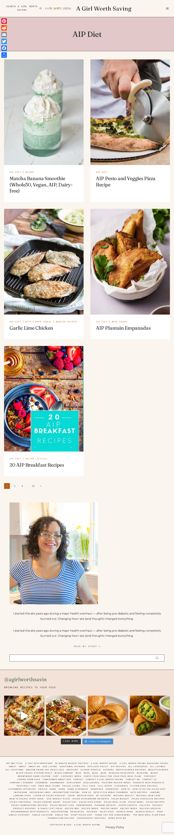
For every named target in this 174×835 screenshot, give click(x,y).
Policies (145, 805)
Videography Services (91, 818)
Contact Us (150, 779)
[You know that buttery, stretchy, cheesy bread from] (24, 716)
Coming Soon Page (28, 779)
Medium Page (85, 795)
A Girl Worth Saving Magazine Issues (144, 763)
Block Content (64, 773)
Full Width (105, 786)
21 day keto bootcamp (39, 763)
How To (125, 789)
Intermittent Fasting (66, 792)
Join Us (86, 792)
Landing (155, 792)
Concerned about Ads (57, 779)
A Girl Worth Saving (104, 763)
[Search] (157, 658)
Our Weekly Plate (58, 799)
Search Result (145, 812)
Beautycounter (158, 770)
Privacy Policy (115, 827)
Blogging (142, 773)
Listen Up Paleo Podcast (49, 795)
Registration (59, 812)
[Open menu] (167, 8)
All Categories (138, 766)
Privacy (158, 805)
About (12, 766)
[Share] (4, 55)
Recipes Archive (150, 808)
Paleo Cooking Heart (47, 802)
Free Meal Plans (49, 786)
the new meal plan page (149, 815)
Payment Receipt (105, 805)
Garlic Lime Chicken (31, 328)
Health (42, 789)
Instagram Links (40, 792)
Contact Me (133, 779)
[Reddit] (4, 27)
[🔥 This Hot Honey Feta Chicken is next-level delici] (66, 716)
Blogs (154, 773)
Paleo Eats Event (90, 802)
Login (71, 795)
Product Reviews (24, 808)
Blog (79, 773)
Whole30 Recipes (66, 321)
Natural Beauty (124, 795)
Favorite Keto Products (148, 783)
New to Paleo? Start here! (27, 799)
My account (103, 795)
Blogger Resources (121, 773)
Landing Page (22, 795)
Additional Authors (72, 766)
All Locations (14, 770)
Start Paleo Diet (81, 815)
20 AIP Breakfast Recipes (37, 465)
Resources (77, 812)
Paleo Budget (120, 799)
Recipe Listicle (36, 458)
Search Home (124, 812)
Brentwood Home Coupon (34, 776)
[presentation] (44, 112)
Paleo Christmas (20, 802)
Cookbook (42, 783)
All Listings (157, 766)
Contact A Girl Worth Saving (104, 779)
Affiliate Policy (98, 766)
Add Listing (50, 766)
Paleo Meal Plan (115, 802)
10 (33, 486)
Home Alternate (78, 789)
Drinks (29, 172)
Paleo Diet (70, 802)
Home (53, 789)
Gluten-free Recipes (144, 786)
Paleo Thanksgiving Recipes (29, 805)
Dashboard (57, 783)
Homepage (97, 789)
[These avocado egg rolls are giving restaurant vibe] (150, 716)
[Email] (4, 34)
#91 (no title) (14, 763)
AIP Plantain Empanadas (123, 328)
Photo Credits (128, 805)
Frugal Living (71, 786)
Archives (72, 770)
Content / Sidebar (21, 783)
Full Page (89, 786)
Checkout (150, 776)
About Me (34, 766)
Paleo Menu (136, 802)
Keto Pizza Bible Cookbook (111, 792)
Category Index (71, 776)
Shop (160, 812)
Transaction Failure (61, 818)
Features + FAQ (26, 786)
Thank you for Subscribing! (113, 815)
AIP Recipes (118, 766)
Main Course (43, 321)
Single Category (19, 815)
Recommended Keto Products (30, 812)
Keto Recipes (138, 792)
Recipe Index (90, 808)
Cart (56, 776)
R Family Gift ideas (50, 808)
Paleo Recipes (155, 802)
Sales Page (107, 812)
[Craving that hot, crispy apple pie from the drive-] (108, 716)
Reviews (92, 812)
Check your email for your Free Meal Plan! (113, 776)
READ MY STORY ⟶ (87, 646)
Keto (28, 321)
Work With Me (117, 818)
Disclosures (91, 783)
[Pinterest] (4, 21)
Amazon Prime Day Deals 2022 (45, 770)
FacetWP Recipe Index (116, 783)
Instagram (20, 792)
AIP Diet (15, 172)
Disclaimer (74, 783)
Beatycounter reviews (131, 770)
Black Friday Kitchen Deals (34, 773)
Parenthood (84, 805)
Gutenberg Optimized (22, 789)
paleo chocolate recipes (148, 799)
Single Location (42, 815)
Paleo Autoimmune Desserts (91, 799)
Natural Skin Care (148, 795)
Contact (78, 779)
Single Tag (61, 815)
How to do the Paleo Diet (149, 789)
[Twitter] (4, 41)
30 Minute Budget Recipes (72, 763)
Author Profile (91, 770)
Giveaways (121, 786)
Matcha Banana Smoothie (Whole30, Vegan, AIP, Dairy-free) (41, 185)
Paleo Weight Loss (62, 805)
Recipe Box (72, 808)
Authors (108, 770)
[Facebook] (4, 48)
